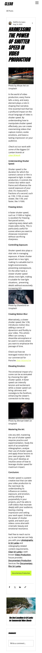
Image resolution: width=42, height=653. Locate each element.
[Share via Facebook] (9, 587)
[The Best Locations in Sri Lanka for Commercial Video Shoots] (21, 605)
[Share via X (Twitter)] (15, 587)
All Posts (9, 11)
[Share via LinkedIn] (20, 587)
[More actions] (32, 23)
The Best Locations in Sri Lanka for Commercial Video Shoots (21, 619)
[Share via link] (25, 587)
